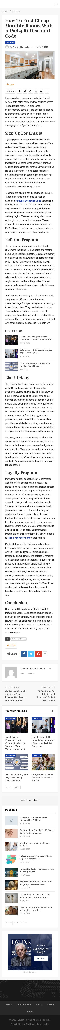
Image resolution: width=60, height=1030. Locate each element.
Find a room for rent (19, 537)
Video (30, 1011)
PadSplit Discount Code (28, 200)
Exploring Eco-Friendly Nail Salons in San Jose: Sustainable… (37, 831)
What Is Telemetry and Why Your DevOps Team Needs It (35, 364)
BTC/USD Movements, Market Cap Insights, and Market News (36, 883)
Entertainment (23, 1004)
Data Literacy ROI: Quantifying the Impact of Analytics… (36, 351)
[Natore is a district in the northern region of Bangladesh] (11, 859)
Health (50, 1004)
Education (10, 42)
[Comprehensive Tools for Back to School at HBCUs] (43, 762)
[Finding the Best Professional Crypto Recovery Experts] (11, 872)
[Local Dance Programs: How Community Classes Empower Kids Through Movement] (11, 340)
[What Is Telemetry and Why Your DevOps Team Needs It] (11, 366)
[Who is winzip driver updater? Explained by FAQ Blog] (11, 820)
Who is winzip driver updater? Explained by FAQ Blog (33, 819)
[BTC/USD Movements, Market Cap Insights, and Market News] (11, 885)
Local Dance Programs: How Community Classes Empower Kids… (37, 338)
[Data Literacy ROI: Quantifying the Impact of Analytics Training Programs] (11, 353)
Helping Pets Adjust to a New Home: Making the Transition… (36, 909)
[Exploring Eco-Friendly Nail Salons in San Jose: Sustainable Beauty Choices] (11, 833)
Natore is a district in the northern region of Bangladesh (36, 857)
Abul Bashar (31, 1024)
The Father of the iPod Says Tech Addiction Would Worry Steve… (35, 896)
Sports (39, 1004)
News (9, 1004)
